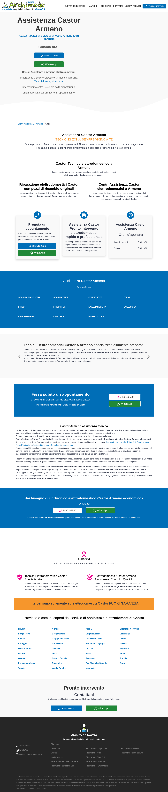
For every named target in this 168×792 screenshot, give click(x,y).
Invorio (21, 653)
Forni (18, 445)
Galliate (123, 644)
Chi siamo (106, 6)
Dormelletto (57, 644)
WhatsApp (50, 64)
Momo (122, 653)
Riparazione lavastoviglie (97, 766)
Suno (122, 663)
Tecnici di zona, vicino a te (48, 81)
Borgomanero (58, 634)
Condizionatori (143, 442)
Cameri (21, 639)
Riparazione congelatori (96, 748)
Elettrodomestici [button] (75, 6)
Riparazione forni (93, 753)
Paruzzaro (90, 658)
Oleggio (21, 658)
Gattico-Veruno (25, 648)
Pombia (123, 658)
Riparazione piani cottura (132, 753)
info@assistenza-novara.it (30, 754)
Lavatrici (110, 442)
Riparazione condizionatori (62, 766)
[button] (19, 356)
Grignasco (124, 648)
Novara (21, 629)
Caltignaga (125, 634)
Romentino (57, 663)
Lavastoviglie (120, 442)
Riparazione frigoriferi (95, 757)
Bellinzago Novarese (129, 629)
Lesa (54, 653)
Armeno (39, 124)
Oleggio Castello (59, 658)
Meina (88, 653)
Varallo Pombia (59, 668)
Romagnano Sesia (26, 663)
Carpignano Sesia (60, 639)
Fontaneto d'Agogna (95, 644)
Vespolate (90, 668)
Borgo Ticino (24, 634)
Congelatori (55, 445)
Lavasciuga (68, 445)
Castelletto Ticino (94, 639)
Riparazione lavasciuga (96, 761)
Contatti (118, 6)
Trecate (21, 668)
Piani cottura (26, 445)
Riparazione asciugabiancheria (64, 761)
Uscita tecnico (133, 6)
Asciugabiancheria (41, 445)
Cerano (123, 639)
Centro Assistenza (26, 124)
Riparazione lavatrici (130, 748)
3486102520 (50, 55)
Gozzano (90, 648)
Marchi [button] (93, 6)
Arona (89, 629)
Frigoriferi (131, 442)
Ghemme (56, 648)
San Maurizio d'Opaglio (96, 663)
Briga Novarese (93, 634)
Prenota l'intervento (155, 6)
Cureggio (22, 644)
